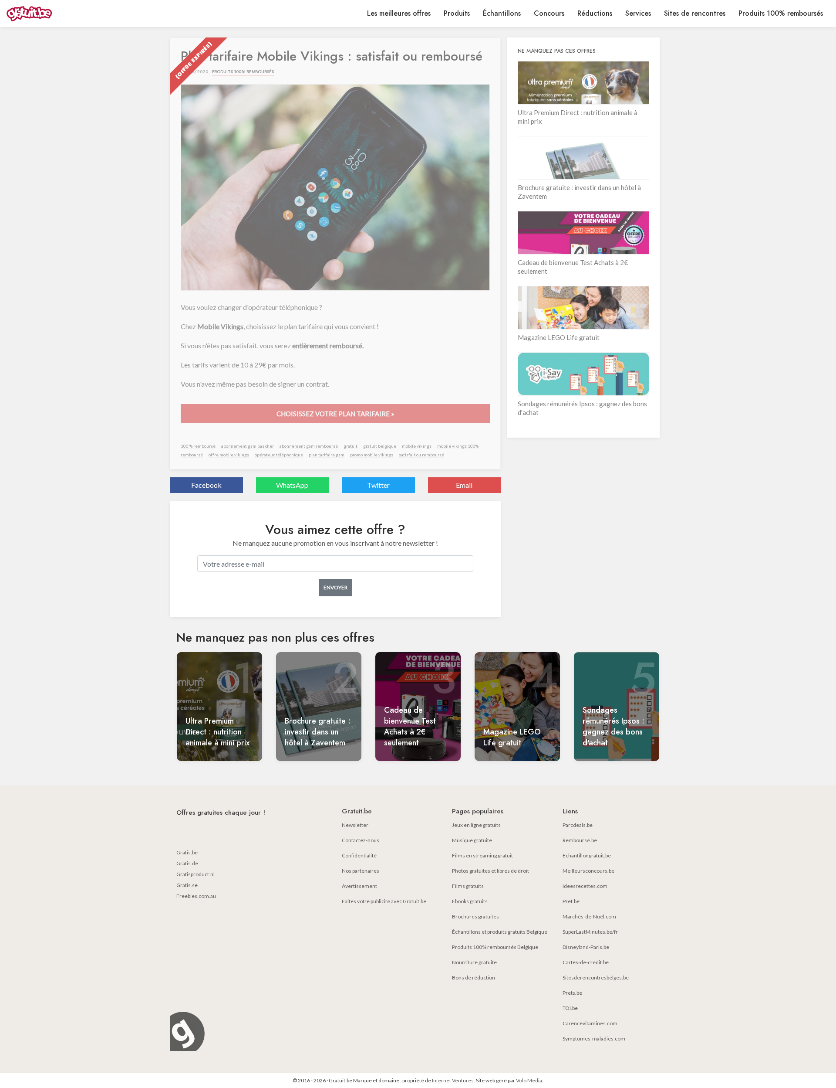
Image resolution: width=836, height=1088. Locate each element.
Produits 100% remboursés (780, 13)
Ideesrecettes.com (585, 886)
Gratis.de (187, 863)
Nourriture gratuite (474, 962)
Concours (549, 13)
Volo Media (529, 1080)
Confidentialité (359, 855)
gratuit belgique (379, 446)
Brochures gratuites (475, 916)
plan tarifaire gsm (326, 454)
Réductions (594, 13)
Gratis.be (187, 852)
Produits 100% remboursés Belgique (495, 947)
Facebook (206, 485)
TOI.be (570, 1008)
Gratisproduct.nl (195, 874)
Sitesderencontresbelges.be (596, 977)
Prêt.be (571, 901)
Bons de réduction (473, 977)
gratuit (350, 446)
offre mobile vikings (229, 454)
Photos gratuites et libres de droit (490, 870)
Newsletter (355, 825)
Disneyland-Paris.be (586, 947)
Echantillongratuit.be (587, 855)
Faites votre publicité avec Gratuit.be (384, 901)
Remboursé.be (580, 840)
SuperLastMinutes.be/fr (590, 931)
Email (464, 485)
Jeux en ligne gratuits (476, 825)
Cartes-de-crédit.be (586, 962)
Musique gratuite (472, 840)
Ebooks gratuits (470, 901)
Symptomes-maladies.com (594, 1038)
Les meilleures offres (399, 13)
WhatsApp (292, 485)
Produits (457, 13)
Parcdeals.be (578, 825)
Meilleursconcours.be (588, 870)
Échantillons (502, 13)
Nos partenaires (360, 870)
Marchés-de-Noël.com (589, 916)
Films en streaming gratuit (482, 855)
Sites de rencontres (694, 13)
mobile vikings (416, 446)
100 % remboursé (198, 446)
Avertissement (359, 886)
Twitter (378, 485)
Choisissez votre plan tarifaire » (335, 414)
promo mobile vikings (371, 454)
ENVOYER (335, 587)
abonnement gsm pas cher (247, 446)
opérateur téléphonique (279, 454)
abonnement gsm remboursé (309, 446)
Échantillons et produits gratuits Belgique (499, 931)
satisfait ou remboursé (421, 454)
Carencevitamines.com (590, 1023)
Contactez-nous (360, 840)
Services (638, 13)
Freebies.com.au (196, 896)
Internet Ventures (453, 1080)
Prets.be (572, 992)
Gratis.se (187, 885)
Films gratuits (468, 886)
